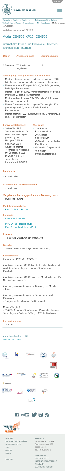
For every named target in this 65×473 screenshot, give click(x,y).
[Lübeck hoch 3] (20, 391)
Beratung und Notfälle (16, 441)
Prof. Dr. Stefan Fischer (16, 209)
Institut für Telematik (15, 218)
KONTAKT (39, 438)
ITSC (7, 447)
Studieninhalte (28, 23)
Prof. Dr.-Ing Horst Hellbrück (18, 224)
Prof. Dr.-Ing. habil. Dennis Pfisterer (22, 227)
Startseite (6, 20)
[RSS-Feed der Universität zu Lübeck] (46, 417)
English (9, 459)
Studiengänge (27, 20)
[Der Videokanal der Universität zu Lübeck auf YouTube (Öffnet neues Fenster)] (24, 417)
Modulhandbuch (43, 23)
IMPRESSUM (40, 455)
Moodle (8, 450)
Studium (15, 20)
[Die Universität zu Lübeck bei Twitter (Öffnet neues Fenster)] (33, 417)
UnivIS (8, 453)
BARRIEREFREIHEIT (44, 467)
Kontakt (9, 438)
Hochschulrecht (13, 444)
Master (18, 23)
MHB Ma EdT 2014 (11, 339)
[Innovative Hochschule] (31, 400)
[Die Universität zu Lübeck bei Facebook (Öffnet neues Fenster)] (17, 417)
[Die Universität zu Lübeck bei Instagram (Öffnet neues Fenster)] (40, 417)
